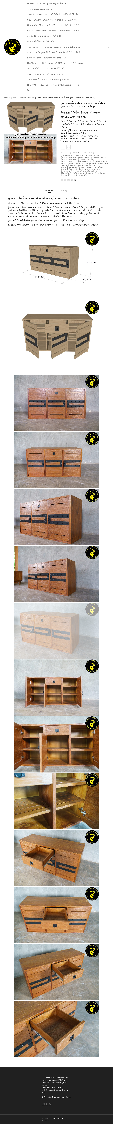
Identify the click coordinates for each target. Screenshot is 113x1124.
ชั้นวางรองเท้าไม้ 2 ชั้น (68, 159)
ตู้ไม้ (94, 153)
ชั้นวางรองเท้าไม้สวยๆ (100, 161)
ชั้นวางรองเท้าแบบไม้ (85, 158)
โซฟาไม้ (30, 30)
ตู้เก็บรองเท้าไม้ (66, 171)
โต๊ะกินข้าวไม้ (48, 20)
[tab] (49, 191)
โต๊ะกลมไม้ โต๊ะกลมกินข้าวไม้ (66, 20)
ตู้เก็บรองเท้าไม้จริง (79, 171)
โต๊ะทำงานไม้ (32, 25)
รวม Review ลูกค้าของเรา (60, 79)
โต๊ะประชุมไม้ (44, 25)
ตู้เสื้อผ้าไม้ (57, 36)
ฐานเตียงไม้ (31, 36)
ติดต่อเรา (30, 90)
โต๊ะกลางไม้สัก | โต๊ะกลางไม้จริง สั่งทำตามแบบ (53, 30)
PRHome (30, 3)
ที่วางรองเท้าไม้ (66, 175)
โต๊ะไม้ (29, 20)
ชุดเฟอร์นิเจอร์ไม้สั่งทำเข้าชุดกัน (39, 9)
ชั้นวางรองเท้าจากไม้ (93, 156)
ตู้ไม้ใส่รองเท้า (102, 173)
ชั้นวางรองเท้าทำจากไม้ (69, 158)
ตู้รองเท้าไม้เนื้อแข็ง (85, 167)
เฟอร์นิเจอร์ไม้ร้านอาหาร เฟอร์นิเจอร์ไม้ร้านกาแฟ (46, 58)
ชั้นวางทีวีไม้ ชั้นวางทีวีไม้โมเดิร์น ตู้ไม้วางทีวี (44, 47)
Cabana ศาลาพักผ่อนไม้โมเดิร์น (53, 68)
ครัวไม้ (54, 52)
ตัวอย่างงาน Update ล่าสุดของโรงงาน (51, 3)
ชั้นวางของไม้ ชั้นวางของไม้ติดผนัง (40, 41)
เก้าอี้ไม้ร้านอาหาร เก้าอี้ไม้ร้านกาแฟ (69, 63)
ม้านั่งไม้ (68, 25)
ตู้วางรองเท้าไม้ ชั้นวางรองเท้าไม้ (22, 97)
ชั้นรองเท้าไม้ (69, 156)
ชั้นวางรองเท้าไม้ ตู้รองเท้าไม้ (38, 52)
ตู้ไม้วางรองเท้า (79, 173)
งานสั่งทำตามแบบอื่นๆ (36, 74)
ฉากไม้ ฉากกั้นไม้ (65, 52)
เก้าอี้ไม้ (76, 25)
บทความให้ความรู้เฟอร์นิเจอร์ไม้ (58, 85)
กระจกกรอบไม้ (33, 68)
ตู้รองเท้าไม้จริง (103, 163)
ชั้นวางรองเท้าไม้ (100, 158)
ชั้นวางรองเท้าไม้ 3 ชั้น (85, 159)
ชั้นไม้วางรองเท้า (82, 163)
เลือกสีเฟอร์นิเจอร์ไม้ (55, 74)
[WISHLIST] (63, 147)
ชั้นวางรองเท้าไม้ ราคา (68, 161)
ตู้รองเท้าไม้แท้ (98, 167)
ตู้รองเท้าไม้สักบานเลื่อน (69, 167)
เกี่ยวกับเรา (77, 85)
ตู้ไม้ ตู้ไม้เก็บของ (44, 36)
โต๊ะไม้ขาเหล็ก (57, 25)
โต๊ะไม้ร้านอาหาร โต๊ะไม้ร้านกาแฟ (40, 63)
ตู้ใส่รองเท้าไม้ (92, 171)
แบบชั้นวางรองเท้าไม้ (80, 175)
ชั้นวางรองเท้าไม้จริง (84, 161)
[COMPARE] (68, 147)
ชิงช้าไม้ (76, 52)
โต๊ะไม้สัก (37, 20)
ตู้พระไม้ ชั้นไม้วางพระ (71, 47)
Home (6, 97)
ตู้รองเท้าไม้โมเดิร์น (67, 169)
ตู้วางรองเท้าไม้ (81, 169)
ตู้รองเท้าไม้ (93, 163)
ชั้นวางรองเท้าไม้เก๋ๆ (68, 163)
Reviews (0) (64, 191)
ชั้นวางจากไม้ (80, 156)
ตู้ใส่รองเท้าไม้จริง (67, 173)
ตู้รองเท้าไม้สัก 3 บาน (69, 165)
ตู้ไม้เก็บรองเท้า (91, 173)
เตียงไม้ (76, 30)
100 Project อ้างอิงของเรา (37, 79)
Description (49, 191)
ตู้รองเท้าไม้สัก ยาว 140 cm (87, 165)
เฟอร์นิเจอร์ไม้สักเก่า (70, 14)
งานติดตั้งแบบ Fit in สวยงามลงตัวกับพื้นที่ (43, 14)
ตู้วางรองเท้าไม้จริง (93, 169)
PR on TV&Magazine (35, 85)
